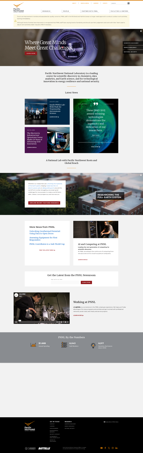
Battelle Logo (44, 448)
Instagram (112, 447)
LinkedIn (116, 447)
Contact (52, 423)
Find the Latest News (46, 250)
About (74, 3)
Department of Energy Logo (30, 448)
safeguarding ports (48, 188)
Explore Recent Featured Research (44, 203)
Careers (95, 3)
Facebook (105, 447)
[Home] (19, 7)
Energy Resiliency (69, 426)
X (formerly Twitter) (108, 447)
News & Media (85, 3)
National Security (70, 428)
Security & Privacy (55, 434)
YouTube (101, 447)
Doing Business (54, 428)
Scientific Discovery (70, 423)
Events (105, 3)
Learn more (31, 53)
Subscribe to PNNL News (112, 421)
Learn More (77, 315)
